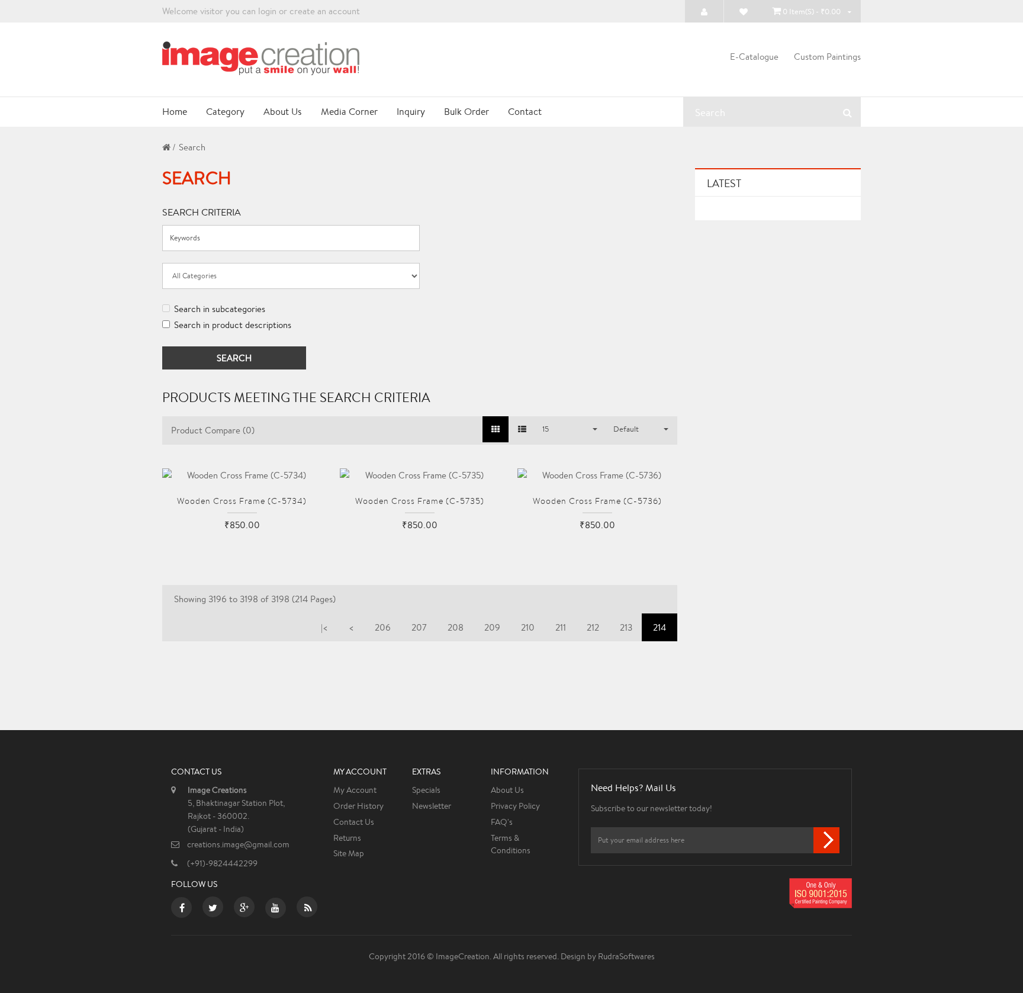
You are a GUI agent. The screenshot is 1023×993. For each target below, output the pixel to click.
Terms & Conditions (510, 844)
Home (174, 111)
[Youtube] (275, 908)
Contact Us (353, 822)
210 (528, 627)
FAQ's (502, 822)
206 (383, 627)
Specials (426, 790)
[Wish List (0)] (743, 11)
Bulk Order (466, 111)
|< (324, 627)
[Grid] (495, 429)
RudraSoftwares (626, 956)
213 (626, 627)
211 (560, 627)
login (267, 11)
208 (456, 627)
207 (419, 627)
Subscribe (826, 840)
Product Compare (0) (213, 430)
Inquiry (411, 111)
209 (492, 627)
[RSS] (308, 908)
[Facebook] (182, 908)
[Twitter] (212, 908)
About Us (282, 111)
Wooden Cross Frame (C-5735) (419, 501)
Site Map (348, 853)
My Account (355, 790)
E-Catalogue (754, 56)
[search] (847, 112)
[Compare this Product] (277, 543)
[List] (522, 429)
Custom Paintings (827, 56)
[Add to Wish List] (242, 543)
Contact (525, 111)
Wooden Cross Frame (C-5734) (242, 501)
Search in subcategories (219, 308)
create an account (324, 11)
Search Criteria (201, 212)
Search (192, 147)
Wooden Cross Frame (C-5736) (597, 501)
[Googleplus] (244, 908)
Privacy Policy (515, 806)
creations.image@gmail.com (238, 844)
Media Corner (349, 111)
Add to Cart (206, 551)
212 (593, 627)
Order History (358, 806)
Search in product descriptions (232, 324)
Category (225, 111)
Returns (347, 838)
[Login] (704, 11)
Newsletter (431, 806)
